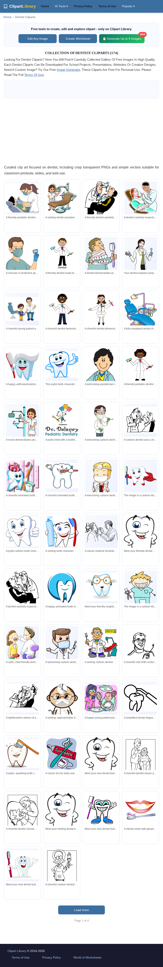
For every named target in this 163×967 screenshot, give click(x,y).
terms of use (34, 75)
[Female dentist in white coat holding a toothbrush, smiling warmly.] (101, 309)
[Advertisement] (81, 131)
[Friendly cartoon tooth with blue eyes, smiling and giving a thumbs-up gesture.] (22, 531)
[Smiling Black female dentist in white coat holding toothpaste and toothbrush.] (140, 364)
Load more (81, 910)
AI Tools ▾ (61, 6)
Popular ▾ (128, 6)
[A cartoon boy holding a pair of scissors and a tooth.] (140, 588)
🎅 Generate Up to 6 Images (124, 37)
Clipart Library (16, 951)
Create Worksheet (78, 38)
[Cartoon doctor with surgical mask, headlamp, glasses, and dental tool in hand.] (61, 702)
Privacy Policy (83, 6)
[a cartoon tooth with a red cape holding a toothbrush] (140, 476)
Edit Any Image (38, 38)
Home (45, 6)
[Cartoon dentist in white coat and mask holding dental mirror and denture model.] (61, 648)
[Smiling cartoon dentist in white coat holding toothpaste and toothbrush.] (61, 253)
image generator (68, 69)
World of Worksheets (87, 957)
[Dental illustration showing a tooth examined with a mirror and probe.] (140, 698)
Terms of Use (107, 6)
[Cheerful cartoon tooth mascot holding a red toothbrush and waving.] (22, 864)
